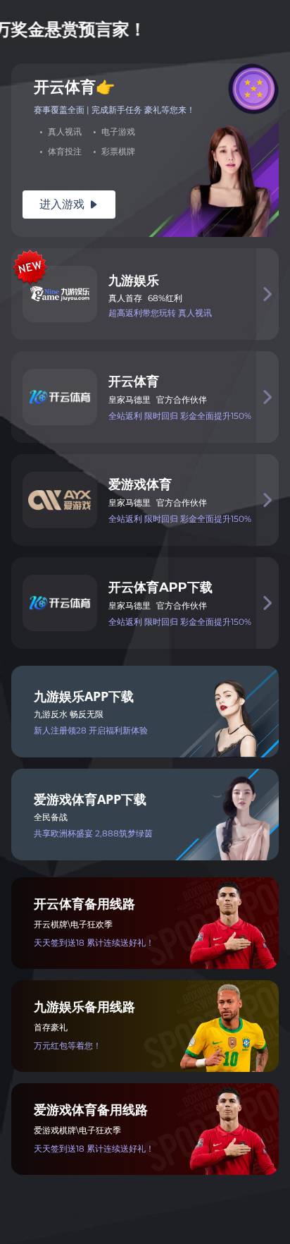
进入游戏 (69, 204)
